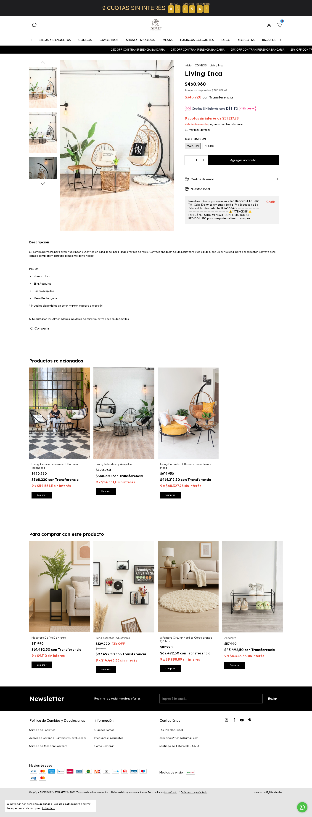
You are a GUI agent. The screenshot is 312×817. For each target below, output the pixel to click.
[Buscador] (34, 25)
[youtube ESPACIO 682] (242, 720)
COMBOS (85, 40)
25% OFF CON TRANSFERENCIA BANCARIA (115, 49)
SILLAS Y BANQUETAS (55, 40)
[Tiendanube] (268, 793)
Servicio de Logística (42, 730)
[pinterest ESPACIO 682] (249, 720)
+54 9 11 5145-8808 (171, 730)
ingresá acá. (170, 792)
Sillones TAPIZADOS (140, 40)
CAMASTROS (109, 40)
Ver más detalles (199, 129)
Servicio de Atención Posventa (48, 746)
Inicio (188, 65)
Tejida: (195, 139)
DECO (226, 40)
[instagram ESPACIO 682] (226, 720)
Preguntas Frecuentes (108, 738)
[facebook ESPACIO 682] (234, 720)
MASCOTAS (246, 40)
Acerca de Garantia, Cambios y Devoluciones (58, 738)
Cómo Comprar (104, 746)
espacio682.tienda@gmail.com (178, 738)
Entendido (48, 808)
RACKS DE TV (271, 40)
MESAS (168, 40)
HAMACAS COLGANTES (197, 40)
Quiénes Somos (104, 730)
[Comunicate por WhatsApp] (302, 807)
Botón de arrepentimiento (194, 792)
